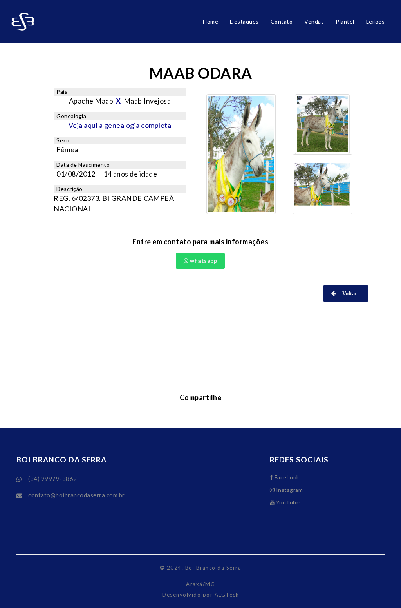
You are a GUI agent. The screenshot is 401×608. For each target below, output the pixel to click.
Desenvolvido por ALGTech (200, 595)
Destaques (244, 21)
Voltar (348, 293)
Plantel (345, 21)
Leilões (375, 21)
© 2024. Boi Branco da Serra (201, 567)
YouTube (287, 502)
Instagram (289, 489)
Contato (282, 21)
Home (210, 21)
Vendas (314, 21)
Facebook (286, 477)
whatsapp (203, 260)
